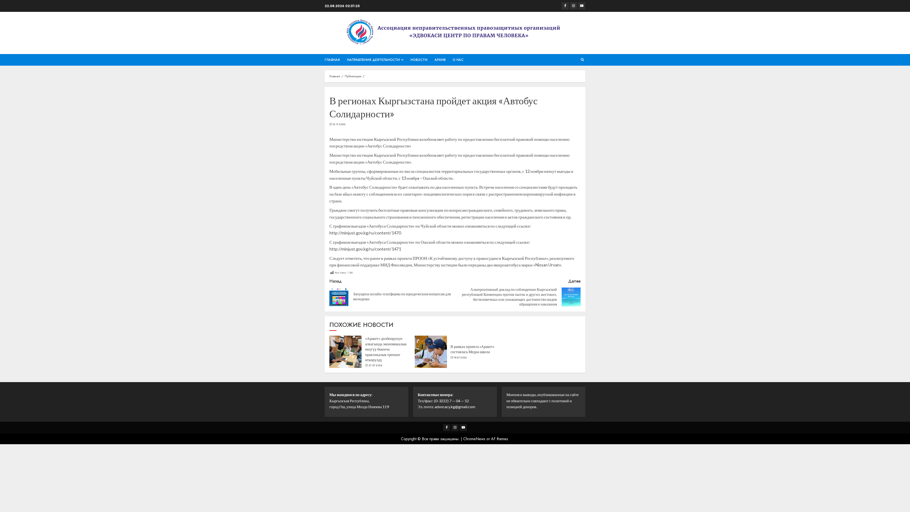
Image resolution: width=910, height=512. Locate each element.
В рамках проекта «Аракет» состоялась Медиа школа (472, 349)
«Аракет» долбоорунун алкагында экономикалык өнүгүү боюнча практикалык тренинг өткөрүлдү (386, 349)
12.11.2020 (339, 124)
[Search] (582, 59)
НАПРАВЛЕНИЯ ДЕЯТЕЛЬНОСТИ (373, 59)
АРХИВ (440, 59)
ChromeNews (474, 439)
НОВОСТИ (419, 59)
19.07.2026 (460, 357)
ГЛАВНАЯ (332, 59)
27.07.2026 (375, 365)
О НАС (458, 59)
